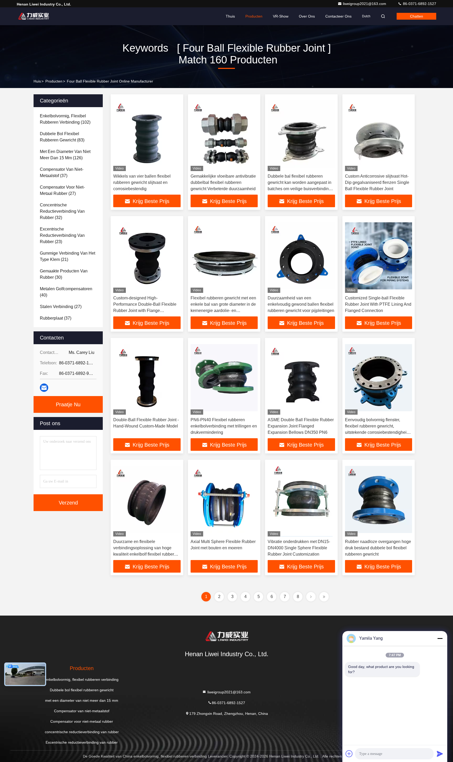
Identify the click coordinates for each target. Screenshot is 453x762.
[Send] (440, 753)
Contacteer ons (338, 16)
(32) (62, 211)
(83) (62, 136)
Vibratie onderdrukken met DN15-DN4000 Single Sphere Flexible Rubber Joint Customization (299, 547)
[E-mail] (44, 387)
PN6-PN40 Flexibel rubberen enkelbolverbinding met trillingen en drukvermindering (224, 426)
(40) (66, 292)
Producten (253, 16)
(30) (64, 274)
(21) (67, 256)
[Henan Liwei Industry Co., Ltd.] (33, 16)
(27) (62, 190)
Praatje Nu (68, 404)
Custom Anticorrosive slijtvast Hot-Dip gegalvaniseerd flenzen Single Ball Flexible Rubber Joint (377, 182)
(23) (62, 235)
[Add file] (349, 753)
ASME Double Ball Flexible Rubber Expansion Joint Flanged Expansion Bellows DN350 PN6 (301, 426)
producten (53, 81)
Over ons (307, 16)
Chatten (416, 16)
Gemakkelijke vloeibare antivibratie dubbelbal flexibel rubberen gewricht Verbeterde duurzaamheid (223, 182)
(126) (65, 154)
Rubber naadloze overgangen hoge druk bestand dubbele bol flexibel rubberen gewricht (378, 547)
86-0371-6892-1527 (419, 4)
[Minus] (440, 638)
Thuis (230, 16)
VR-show (280, 16)
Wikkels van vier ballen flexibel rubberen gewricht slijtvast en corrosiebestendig (142, 182)
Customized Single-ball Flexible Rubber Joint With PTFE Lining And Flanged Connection (378, 304)
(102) (65, 119)
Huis (37, 81)
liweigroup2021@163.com (365, 4)
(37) (61, 172)
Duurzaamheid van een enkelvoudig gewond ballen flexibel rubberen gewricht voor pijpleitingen (301, 304)
